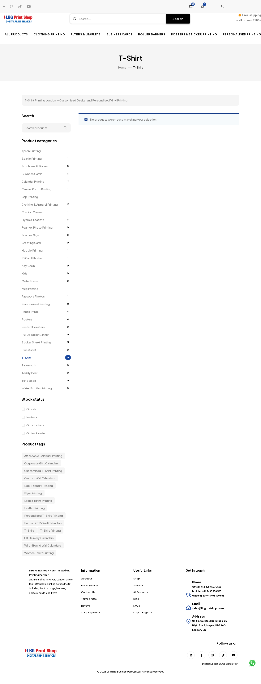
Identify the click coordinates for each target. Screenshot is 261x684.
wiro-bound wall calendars (42, 545)
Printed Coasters (33, 327)
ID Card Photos (32, 258)
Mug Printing (30, 288)
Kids (25, 273)
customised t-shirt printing (43, 470)
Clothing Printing (49, 34)
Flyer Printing (33, 493)
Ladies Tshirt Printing (38, 500)
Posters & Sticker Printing (194, 34)
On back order (36, 433)
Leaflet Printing (34, 508)
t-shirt (29, 530)
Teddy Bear (29, 373)
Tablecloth (29, 365)
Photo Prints (30, 311)
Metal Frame (30, 281)
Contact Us (88, 592)
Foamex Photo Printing (37, 227)
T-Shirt (26, 357)
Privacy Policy (89, 585)
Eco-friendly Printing (38, 485)
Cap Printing (30, 197)
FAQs (136, 605)
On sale (31, 409)
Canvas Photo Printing (36, 189)
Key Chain (28, 265)
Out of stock (35, 425)
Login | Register (142, 612)
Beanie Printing (32, 158)
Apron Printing (31, 151)
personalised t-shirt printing (43, 515)
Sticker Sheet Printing (36, 342)
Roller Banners (151, 34)
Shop (136, 578)
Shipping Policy (90, 612)
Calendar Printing (33, 181)
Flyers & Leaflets (86, 34)
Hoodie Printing (32, 250)
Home (122, 67)
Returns (86, 605)
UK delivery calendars (39, 538)
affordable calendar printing (43, 456)
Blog (136, 598)
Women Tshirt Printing (39, 553)
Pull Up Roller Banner (35, 334)
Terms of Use (89, 598)
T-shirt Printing (50, 530)
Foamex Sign (30, 235)
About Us (86, 578)
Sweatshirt (29, 350)
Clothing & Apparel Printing (40, 204)
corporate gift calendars (41, 463)
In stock (31, 417)
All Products (16, 34)
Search (178, 19)
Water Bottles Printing (37, 388)
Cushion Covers (32, 212)
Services (138, 585)
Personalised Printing (36, 304)
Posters (27, 319)
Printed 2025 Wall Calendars (43, 523)
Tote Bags (29, 380)
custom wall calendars (39, 478)
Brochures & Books (35, 166)
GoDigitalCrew (229, 664)
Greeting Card (31, 242)
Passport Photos (33, 296)
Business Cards (119, 34)
